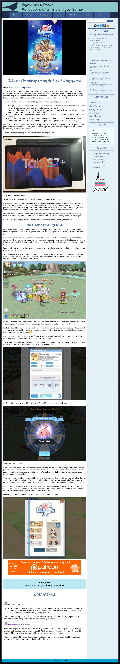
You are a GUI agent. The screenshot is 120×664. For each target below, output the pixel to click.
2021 (44, 585)
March (32, 585)
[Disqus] (44, 629)
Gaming (56, 585)
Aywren (29, 88)
